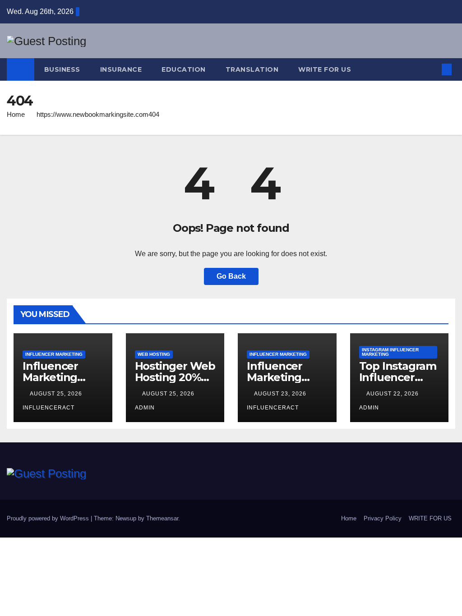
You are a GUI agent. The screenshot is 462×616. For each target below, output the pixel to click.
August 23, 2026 (281, 394)
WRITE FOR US (324, 69)
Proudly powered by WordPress (49, 518)
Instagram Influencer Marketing (390, 352)
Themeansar (162, 518)
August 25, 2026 (57, 394)
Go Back (231, 276)
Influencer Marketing (54, 354)
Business (62, 69)
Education (184, 69)
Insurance (121, 69)
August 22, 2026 (393, 394)
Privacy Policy (383, 518)
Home (16, 114)
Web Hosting (154, 354)
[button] (431, 69)
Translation (252, 69)
